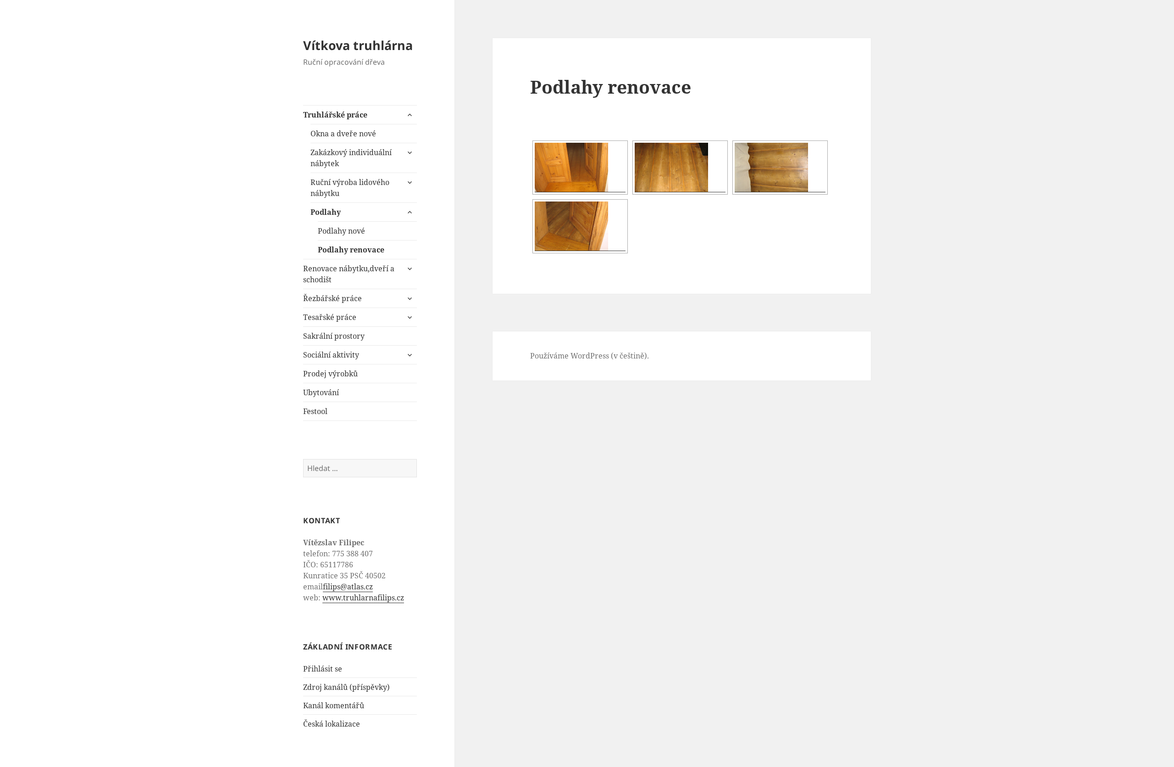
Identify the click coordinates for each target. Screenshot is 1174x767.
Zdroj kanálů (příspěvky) (346, 687)
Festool (315, 411)
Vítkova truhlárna (358, 45)
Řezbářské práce (332, 298)
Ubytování (321, 392)
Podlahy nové (341, 231)
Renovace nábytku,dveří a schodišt (348, 274)
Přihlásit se (322, 669)
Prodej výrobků (330, 374)
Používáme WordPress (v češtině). (589, 356)
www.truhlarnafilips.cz (363, 598)
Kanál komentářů (333, 705)
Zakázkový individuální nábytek (351, 157)
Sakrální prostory (334, 336)
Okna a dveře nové (343, 134)
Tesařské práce (329, 317)
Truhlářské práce (335, 115)
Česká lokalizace (331, 724)
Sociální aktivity (331, 355)
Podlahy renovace (351, 250)
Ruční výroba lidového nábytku (349, 187)
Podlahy (325, 212)
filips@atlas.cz (348, 587)
